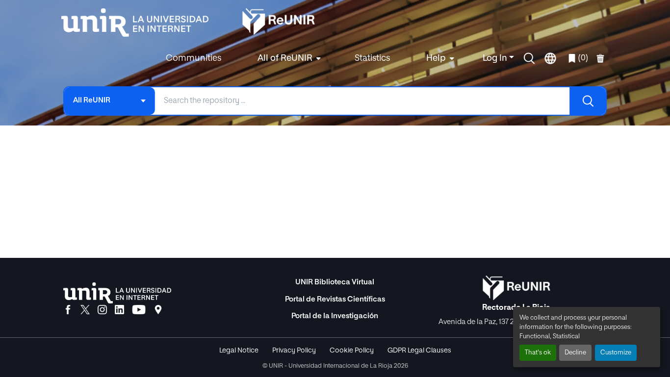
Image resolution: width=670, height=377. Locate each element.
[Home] (139, 22)
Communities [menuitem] (193, 58)
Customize (615, 353)
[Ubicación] (158, 310)
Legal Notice (238, 350)
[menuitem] (288, 58)
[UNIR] (117, 292)
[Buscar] (587, 101)
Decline (575, 353)
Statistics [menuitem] (372, 58)
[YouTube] (139, 310)
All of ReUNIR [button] (285, 58)
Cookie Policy (352, 350)
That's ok (538, 353)
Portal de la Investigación (334, 316)
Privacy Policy (294, 350)
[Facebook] (68, 310)
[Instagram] (102, 310)
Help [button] (436, 58)
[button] (529, 58)
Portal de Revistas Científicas (335, 299)
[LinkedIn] (119, 310)
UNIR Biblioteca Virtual (334, 282)
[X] (85, 310)
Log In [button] (496, 58)
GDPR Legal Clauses (419, 350)
